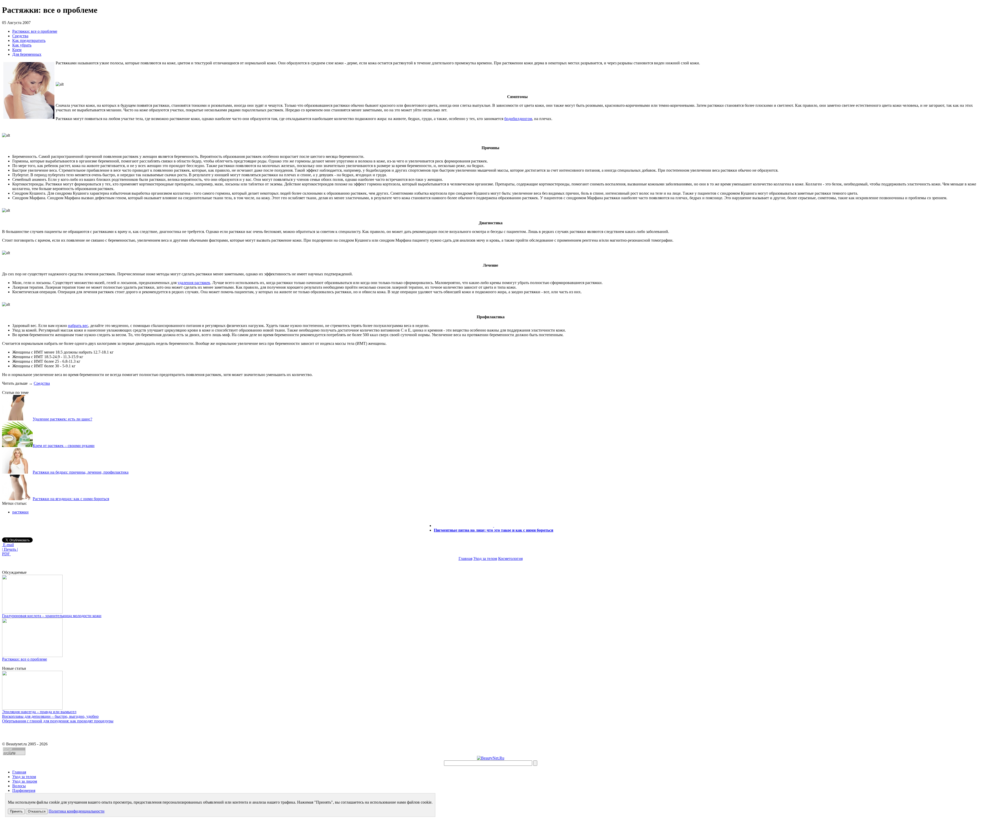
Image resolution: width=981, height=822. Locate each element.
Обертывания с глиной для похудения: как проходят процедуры (57, 721)
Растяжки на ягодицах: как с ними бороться (71, 499)
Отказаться (36, 811)
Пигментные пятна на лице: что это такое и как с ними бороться (493, 530)
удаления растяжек (194, 282)
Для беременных (26, 54)
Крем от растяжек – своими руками (64, 445)
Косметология (510, 558)
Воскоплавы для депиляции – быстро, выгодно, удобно (50, 716)
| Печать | (10, 549)
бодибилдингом (518, 118)
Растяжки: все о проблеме (34, 31)
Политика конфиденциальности (76, 811)
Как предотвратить (28, 40)
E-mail (8, 545)
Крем (16, 50)
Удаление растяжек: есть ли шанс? (62, 419)
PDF (6, 554)
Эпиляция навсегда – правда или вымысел (39, 712)
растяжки (20, 512)
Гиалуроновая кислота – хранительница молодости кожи (51, 616)
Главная (465, 558)
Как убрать (21, 45)
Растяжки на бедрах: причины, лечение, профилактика (81, 472)
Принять (16, 811)
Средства (20, 36)
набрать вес (78, 325)
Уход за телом (485, 558)
